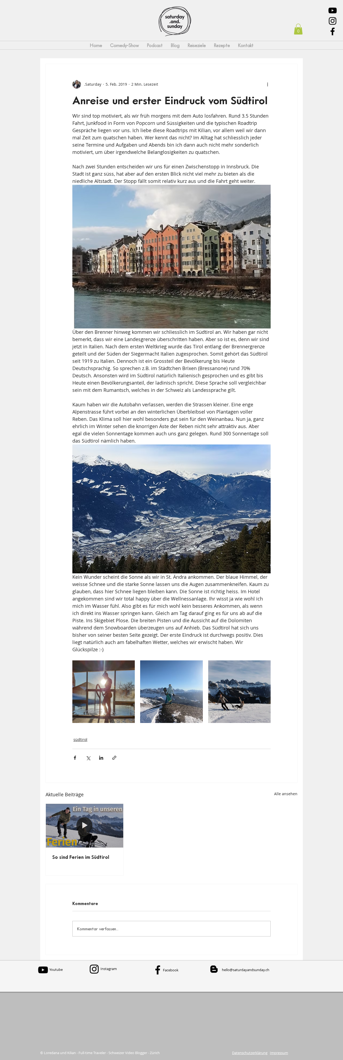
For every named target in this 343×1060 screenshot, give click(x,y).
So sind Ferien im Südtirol (80, 857)
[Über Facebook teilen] (74, 757)
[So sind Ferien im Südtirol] (84, 825)
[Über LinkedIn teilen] (101, 757)
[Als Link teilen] (114, 757)
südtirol (80, 739)
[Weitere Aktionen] (267, 84)
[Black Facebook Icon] (332, 31)
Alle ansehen (285, 793)
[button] (298, 29)
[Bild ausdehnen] (103, 691)
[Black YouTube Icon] (332, 10)
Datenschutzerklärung (249, 1052)
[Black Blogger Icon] (214, 969)
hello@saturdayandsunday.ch (245, 969)
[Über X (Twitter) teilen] (88, 757)
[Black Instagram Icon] (332, 21)
